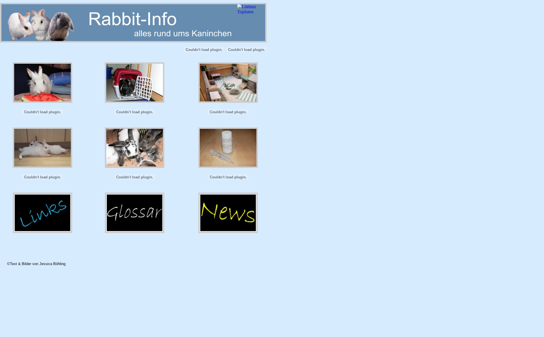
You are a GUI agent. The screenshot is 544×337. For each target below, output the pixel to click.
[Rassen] (134, 181)
